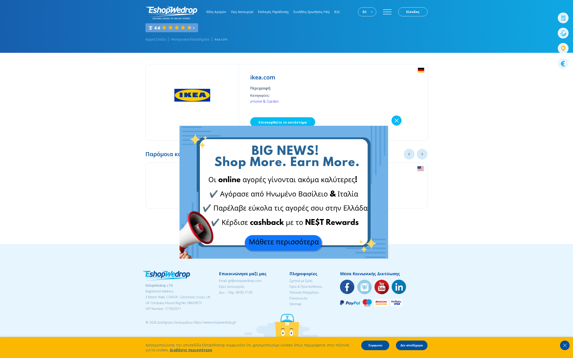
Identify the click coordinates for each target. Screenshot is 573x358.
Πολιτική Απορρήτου (304, 292)
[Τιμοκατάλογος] (563, 63)
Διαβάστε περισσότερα (191, 349)
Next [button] (422, 154)
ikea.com (220, 39)
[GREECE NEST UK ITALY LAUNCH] (284, 257)
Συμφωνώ (375, 345)
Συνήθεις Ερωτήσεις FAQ (311, 12)
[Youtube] (381, 287)
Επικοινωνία (298, 298)
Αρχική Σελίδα (155, 39)
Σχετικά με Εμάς (300, 281)
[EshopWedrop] (171, 13)
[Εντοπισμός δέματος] (563, 48)
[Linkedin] (399, 287)
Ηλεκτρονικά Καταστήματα (190, 39)
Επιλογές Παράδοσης (273, 12)
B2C (337, 12)
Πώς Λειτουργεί (242, 12)
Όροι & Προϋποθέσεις (305, 286)
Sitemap (295, 304)
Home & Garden (265, 101)
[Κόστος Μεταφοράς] (563, 18)
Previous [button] (409, 154)
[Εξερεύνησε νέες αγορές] (563, 33)
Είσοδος (412, 12)
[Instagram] (364, 287)
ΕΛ (364, 12)
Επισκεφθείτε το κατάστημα (283, 122)
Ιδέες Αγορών (216, 12)
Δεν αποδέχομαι (411, 345)
